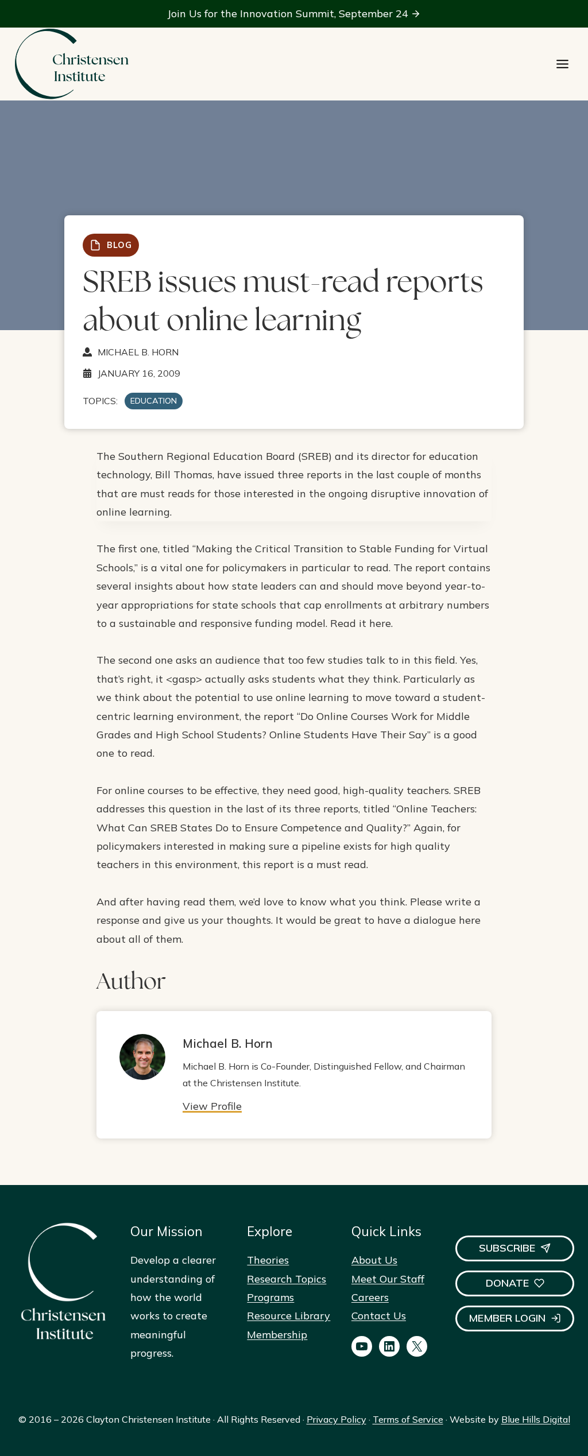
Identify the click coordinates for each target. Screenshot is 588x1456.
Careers (370, 1297)
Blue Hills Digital (535, 1419)
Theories (268, 1260)
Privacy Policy (336, 1419)
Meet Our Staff (387, 1278)
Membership (277, 1334)
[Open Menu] (562, 64)
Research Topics (286, 1278)
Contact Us (378, 1315)
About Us (374, 1260)
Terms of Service (408, 1419)
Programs (270, 1297)
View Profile (212, 1106)
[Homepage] (71, 64)
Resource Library (288, 1315)
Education (153, 401)
